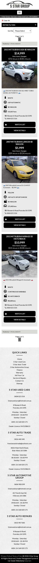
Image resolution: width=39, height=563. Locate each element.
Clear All (7, 20)
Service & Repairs (19, 378)
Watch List (20, 124)
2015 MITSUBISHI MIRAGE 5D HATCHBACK (19, 237)
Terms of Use (17, 556)
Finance (19, 370)
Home (19, 359)
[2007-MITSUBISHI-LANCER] (19, 169)
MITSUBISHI (33, 17)
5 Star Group (6, 17)
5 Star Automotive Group (19, 367)
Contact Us (19, 381)
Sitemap (19, 383)
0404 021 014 (12, 118)
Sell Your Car (19, 375)
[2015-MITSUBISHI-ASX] (19, 74)
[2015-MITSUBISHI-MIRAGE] (19, 264)
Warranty (19, 373)
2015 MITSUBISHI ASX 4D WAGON (19, 49)
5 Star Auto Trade (19, 364)
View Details (19, 130)
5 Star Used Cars (23, 17)
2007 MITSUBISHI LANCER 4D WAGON (19, 143)
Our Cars (14, 17)
